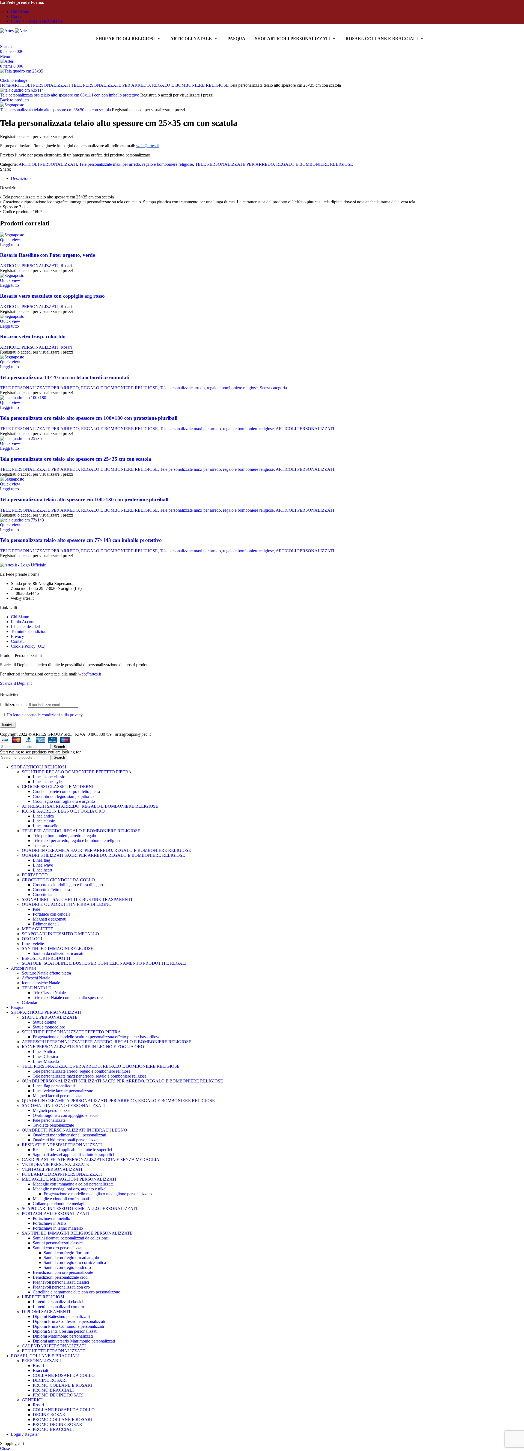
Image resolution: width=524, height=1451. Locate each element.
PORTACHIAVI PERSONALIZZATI (55, 1213)
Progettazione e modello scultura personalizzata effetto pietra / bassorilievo (96, 1036)
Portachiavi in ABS (49, 1223)
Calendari (30, 1002)
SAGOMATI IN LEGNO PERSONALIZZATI (63, 1105)
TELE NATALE (36, 987)
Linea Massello (46, 1061)
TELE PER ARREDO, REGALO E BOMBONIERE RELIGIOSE (81, 830)
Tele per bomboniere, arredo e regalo (64, 835)
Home (5, 85)
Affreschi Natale (36, 978)
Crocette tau (43, 894)
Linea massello (45, 825)
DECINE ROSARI (50, 1380)
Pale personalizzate (49, 1120)
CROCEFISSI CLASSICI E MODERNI (57, 786)
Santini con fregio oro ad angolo (71, 1257)
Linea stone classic (49, 776)
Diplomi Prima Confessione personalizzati (69, 1321)
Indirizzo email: (14, 704)
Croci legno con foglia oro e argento (64, 801)
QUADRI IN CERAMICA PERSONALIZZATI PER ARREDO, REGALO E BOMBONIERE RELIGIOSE (118, 1100)
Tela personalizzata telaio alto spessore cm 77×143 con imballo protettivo (81, 540)
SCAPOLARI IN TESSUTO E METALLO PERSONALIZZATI (79, 1208)
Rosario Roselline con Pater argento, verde (47, 255)
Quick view (10, 239)
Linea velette (33, 943)
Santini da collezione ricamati (58, 953)
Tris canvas (42, 845)
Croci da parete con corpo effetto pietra (66, 791)
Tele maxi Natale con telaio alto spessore (68, 997)
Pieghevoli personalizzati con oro (61, 1287)
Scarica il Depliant (16, 683)
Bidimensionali (46, 924)
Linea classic (44, 821)
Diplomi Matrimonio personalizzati (63, 1336)
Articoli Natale (191, 38)
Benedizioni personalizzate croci (60, 1277)
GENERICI (32, 1400)
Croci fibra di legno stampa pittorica (63, 796)
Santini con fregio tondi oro (67, 1267)
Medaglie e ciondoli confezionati (61, 1198)
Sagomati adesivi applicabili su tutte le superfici (73, 1154)
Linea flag (41, 860)
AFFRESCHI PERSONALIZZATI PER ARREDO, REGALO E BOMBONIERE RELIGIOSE (106, 1041)
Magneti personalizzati (52, 1110)
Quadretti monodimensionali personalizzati (69, 1135)
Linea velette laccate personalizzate (63, 1090)
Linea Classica (45, 1056)
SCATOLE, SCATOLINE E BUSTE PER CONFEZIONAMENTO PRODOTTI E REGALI (104, 963)
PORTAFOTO (35, 875)
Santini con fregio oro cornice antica (75, 1262)
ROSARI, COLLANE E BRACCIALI (382, 38)
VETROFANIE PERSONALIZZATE (55, 1164)
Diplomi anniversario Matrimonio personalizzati (74, 1341)
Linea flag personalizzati (54, 1086)
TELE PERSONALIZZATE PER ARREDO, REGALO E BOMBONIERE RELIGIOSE (150, 85)
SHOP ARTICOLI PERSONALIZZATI (292, 38)
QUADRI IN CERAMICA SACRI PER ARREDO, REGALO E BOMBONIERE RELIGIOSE (106, 850)
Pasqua (236, 38)
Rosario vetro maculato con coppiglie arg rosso (52, 296)
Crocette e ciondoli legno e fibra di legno (68, 884)
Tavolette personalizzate (53, 1125)
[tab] (21, 178)
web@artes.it (89, 674)
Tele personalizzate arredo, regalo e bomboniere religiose (209, 387)
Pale (36, 909)
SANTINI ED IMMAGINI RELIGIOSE (57, 948)
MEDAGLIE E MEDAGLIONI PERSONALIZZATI (69, 1179)
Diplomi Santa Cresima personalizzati (65, 1331)
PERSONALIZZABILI (43, 1360)
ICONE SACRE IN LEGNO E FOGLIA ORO (63, 811)
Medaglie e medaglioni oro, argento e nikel (69, 1189)
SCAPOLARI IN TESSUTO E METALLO (60, 933)
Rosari (66, 265)
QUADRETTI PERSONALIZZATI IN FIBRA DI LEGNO (74, 1130)
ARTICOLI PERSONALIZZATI (41, 85)
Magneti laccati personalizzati (58, 1095)
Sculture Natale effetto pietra (46, 973)
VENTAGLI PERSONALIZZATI (52, 1169)
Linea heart (42, 870)
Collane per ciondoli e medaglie (60, 1203)
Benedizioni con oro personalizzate (63, 1272)
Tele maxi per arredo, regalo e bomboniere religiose (77, 840)
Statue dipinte (44, 1022)
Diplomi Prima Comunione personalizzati (68, 1326)
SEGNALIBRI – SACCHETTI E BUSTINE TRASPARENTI (77, 899)
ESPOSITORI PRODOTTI (46, 958)
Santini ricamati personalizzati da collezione (70, 1238)
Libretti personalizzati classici (58, 1301)
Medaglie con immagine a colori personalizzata (73, 1184)
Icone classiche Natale (41, 983)
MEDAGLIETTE (37, 929)
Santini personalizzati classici (58, 1243)
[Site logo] (7, 30)
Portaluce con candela (51, 914)
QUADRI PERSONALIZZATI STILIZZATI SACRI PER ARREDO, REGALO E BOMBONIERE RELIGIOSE (122, 1081)
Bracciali (40, 1370)
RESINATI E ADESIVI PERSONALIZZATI (62, 1144)
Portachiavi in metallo (51, 1218)
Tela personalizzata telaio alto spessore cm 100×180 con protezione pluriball (84, 499)
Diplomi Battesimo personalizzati (61, 1316)
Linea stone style (47, 781)
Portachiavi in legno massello (58, 1228)
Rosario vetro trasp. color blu (33, 336)
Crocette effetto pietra (51, 889)
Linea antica (43, 816)
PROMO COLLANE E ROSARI (62, 1385)
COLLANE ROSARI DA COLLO (64, 1375)
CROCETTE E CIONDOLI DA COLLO (58, 879)
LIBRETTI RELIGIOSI (43, 1297)
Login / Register (25, 1434)
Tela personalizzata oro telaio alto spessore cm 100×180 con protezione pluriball (88, 418)
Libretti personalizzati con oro (58, 1306)
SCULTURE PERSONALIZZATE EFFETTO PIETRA (71, 1032)
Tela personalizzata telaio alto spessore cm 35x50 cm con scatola (56, 109)
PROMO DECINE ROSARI (58, 1395)
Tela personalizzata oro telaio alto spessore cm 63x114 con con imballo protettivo (70, 95)
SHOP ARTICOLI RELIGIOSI (125, 38)
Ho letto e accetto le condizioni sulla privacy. (45, 715)
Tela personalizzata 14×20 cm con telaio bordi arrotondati (64, 377)
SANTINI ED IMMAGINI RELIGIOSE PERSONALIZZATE (77, 1233)
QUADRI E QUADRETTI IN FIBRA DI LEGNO (67, 904)
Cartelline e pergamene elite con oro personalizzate (76, 1292)
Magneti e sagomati (49, 919)
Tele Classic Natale (49, 992)
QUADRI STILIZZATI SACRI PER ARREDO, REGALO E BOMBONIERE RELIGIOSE (103, 855)
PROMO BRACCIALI (53, 1390)
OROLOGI (32, 938)
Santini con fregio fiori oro (66, 1252)
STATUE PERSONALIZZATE (50, 1017)
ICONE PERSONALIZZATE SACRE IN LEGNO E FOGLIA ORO (83, 1046)
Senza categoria (273, 387)
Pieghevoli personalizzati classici (61, 1282)
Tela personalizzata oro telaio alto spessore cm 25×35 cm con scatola (75, 459)
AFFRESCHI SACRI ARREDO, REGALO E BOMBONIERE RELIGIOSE (90, 806)
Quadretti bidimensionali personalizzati (66, 1140)
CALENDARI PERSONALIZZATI (54, 1346)
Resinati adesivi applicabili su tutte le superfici (72, 1149)
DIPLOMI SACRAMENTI (46, 1311)
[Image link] (23, 565)
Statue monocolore (49, 1027)
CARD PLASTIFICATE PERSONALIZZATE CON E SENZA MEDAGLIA (90, 1159)
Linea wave (43, 865)
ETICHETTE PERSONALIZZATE (53, 1351)
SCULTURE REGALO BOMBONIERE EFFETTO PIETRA (77, 772)
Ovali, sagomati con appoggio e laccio (66, 1115)
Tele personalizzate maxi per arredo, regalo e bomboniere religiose (136, 164)
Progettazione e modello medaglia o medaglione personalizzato (98, 1193)
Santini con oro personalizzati (58, 1247)
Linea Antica (44, 1051)
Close (5, 1448)
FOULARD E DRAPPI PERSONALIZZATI (62, 1174)
